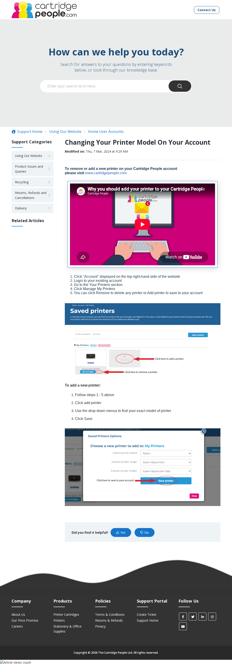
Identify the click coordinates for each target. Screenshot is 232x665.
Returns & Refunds (109, 620)
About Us (18, 614)
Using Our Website (65, 131)
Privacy (100, 626)
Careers (17, 626)
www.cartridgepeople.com (106, 173)
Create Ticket (146, 614)
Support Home (29, 131)
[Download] (107, 281)
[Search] (180, 86)
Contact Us (207, 10)
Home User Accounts (106, 131)
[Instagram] (212, 616)
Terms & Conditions (110, 614)
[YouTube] (183, 626)
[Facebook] (183, 616)
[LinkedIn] (202, 616)
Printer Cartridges (66, 614)
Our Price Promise (25, 620)
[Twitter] (193, 616)
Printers (59, 620)
